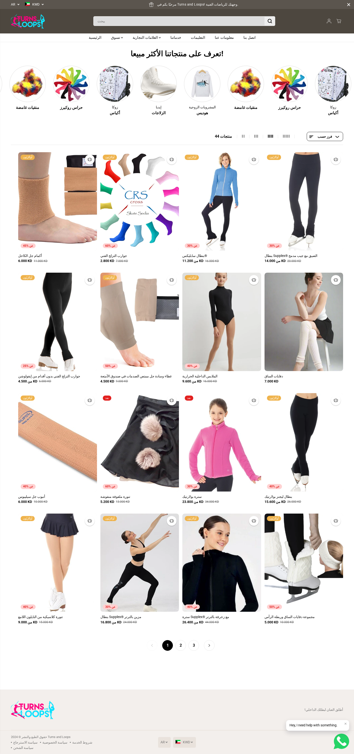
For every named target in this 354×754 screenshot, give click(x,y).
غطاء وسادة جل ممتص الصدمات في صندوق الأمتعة (136, 376)
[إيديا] (149, 84)
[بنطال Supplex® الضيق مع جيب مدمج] (304, 201)
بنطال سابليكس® (194, 256)
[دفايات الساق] (304, 322)
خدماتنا (175, 37)
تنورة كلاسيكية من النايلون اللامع (40, 617)
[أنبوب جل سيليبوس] (57, 442)
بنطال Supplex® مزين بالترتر (120, 617)
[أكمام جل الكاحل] (57, 201)
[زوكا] (105, 84)
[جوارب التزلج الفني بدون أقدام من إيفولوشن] (57, 322)
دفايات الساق (274, 376)
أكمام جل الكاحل (30, 256)
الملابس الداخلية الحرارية (199, 376)
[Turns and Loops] (28, 21)
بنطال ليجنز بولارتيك (278, 497)
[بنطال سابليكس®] (221, 201)
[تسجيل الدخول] (329, 21)
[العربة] (338, 21)
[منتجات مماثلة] (89, 159)
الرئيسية (95, 37)
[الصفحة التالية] (209, 645)
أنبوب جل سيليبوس (31, 497)
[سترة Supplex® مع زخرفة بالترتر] (221, 563)
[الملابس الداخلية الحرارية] (221, 322)
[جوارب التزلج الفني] (139, 201)
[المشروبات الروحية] (192, 84)
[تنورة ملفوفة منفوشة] (139, 442)
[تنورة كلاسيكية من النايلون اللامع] (57, 563)
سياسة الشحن (23, 748)
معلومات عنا (224, 37)
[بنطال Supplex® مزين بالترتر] (139, 563)
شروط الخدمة (82, 742)
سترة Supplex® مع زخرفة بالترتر (205, 617)
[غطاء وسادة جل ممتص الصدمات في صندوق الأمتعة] (139, 322)
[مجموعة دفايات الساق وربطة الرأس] (304, 563)
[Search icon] (270, 21)
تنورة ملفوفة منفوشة (115, 497)
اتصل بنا (249, 37)
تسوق (116, 37)
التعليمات (198, 37)
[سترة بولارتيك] (221, 442)
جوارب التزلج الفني (113, 256)
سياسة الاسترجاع (25, 742)
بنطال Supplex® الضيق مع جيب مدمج (291, 256)
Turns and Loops (59, 737)
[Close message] (345, 723)
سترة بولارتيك (192, 497)
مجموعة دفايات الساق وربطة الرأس (290, 617)
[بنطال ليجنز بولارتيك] (304, 442)
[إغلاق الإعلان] (349, 4)
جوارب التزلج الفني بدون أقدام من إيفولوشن (49, 376)
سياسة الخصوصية (54, 742)
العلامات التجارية (146, 37)
